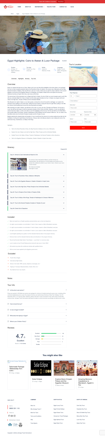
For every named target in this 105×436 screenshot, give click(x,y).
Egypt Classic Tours (58, 412)
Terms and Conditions (36, 416)
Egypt (18, 13)
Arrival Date (73, 112)
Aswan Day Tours (81, 423)
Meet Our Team (34, 412)
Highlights (21, 78)
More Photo (93, 50)
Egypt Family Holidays (59, 409)
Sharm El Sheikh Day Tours (83, 412)
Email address (74, 101)
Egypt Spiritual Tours (59, 419)
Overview (14, 78)
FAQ (32, 419)
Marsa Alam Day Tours (82, 416)
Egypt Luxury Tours (58, 405)
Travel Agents (34, 423)
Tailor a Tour (51, 7)
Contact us (62, 7)
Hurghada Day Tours (82, 409)
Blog (72, 7)
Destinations (39, 7)
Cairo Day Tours (81, 405)
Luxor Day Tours (81, 419)
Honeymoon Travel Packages (61, 416)
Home (19, 7)
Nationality (73, 105)
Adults (72, 119)
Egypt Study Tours (58, 423)
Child (85, 119)
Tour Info (33, 78)
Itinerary (27, 78)
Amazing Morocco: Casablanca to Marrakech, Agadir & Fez (86, 382)
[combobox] (76, 114)
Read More (61, 1)
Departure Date (88, 112)
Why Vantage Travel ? (36, 409)
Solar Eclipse (37, 379)
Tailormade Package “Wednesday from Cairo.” (16, 368)
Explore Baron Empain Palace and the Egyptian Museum (63, 381)
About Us (28, 7)
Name (78, 96)
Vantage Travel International (25, 433)
